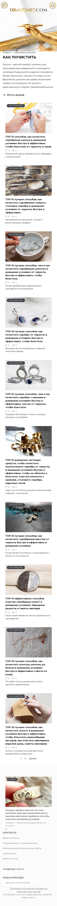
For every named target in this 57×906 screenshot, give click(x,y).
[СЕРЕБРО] (28, 805)
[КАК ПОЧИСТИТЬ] (28, 131)
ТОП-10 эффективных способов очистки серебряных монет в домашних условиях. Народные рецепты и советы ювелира (25, 603)
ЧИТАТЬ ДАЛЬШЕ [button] (15, 95)
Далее (33, 758)
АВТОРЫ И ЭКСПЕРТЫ (18, 883)
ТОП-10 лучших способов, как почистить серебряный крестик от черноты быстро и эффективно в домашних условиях (27, 541)
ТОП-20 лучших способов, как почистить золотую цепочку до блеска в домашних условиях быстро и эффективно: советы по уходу (26, 668)
